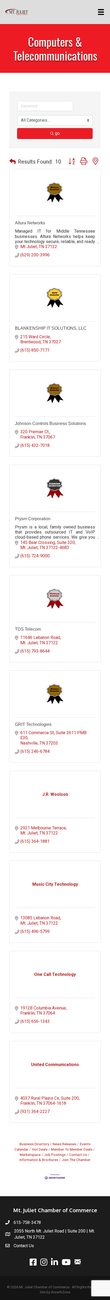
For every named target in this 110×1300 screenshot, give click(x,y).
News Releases (64, 1144)
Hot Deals (40, 1149)
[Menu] (102, 12)
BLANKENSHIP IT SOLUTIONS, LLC (51, 328)
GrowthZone (60, 1292)
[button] (12, 161)
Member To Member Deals (71, 1149)
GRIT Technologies (33, 724)
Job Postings (55, 1154)
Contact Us (78, 1154)
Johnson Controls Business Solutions (50, 423)
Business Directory (34, 1144)
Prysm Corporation (32, 518)
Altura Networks (30, 223)
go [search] (57, 133)
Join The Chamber (76, 1160)
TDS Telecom (28, 629)
